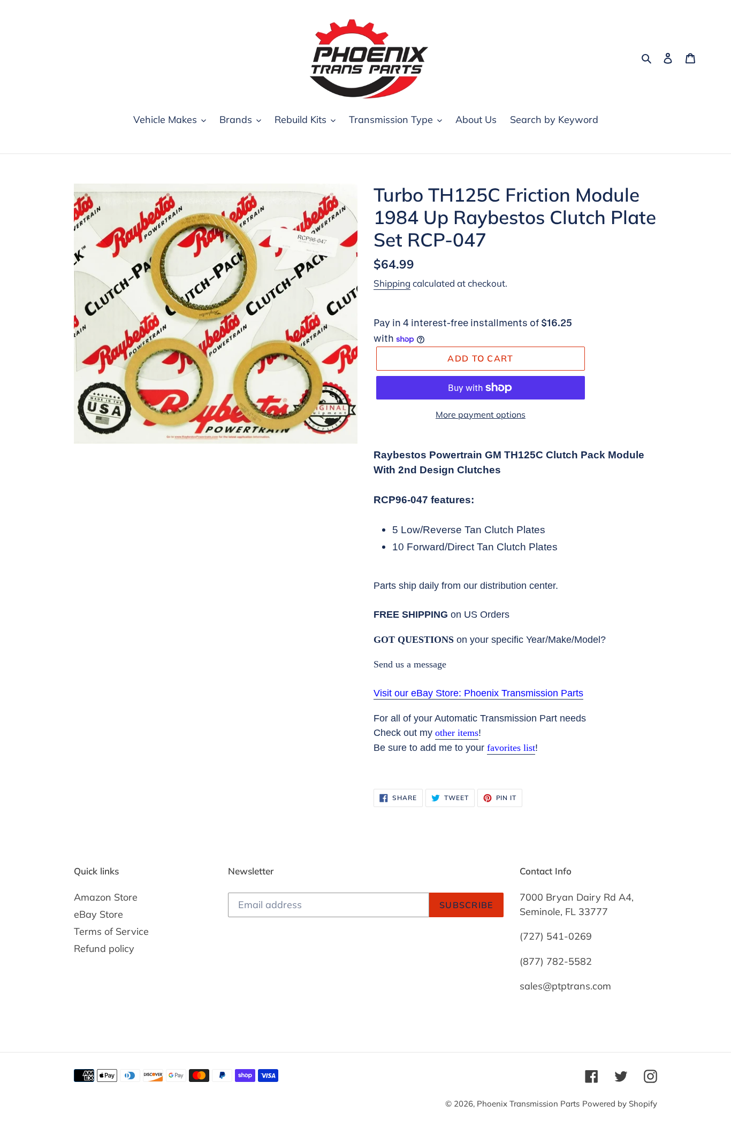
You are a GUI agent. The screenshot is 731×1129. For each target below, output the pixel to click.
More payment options (481, 414)
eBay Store (98, 914)
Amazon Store (106, 897)
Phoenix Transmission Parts (528, 1104)
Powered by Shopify (619, 1104)
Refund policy (104, 948)
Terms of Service (111, 931)
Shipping (392, 283)
